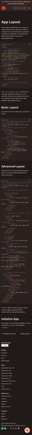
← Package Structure (8, 334)
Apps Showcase (5, 406)
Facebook (4, 419)
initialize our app (8, 325)
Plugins (3, 404)
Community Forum (6, 396)
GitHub (3, 416)
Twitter (3, 414)
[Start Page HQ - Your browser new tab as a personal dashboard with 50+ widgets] (2, 428)
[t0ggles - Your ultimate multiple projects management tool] (8, 428)
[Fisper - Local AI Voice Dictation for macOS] (19, 428)
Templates (4, 401)
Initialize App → (25, 334)
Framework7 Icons (6, 383)
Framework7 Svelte (6, 376)
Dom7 (3, 386)
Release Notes (5, 360)
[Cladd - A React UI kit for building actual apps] (16, 428)
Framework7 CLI (5, 378)
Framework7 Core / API (7, 368)
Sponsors (4, 355)
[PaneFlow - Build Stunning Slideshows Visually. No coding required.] (5, 428)
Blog (2, 358)
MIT (15, 423)
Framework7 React (6, 373)
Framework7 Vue (6, 370)
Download (4, 353)
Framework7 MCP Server (8, 381)
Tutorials (3, 398)
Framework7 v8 (5, 389)
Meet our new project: (17, 2)
